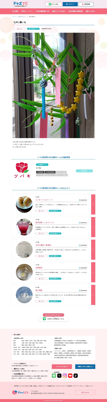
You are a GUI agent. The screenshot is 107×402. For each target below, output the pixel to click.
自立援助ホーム (71, 340)
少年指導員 (66, 353)
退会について (89, 386)
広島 (33, 352)
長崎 (30, 354)
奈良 (37, 343)
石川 (37, 349)
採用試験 (25, 365)
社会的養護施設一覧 (42, 11)
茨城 (38, 340)
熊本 (33, 354)
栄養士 (56, 353)
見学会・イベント (27, 11)
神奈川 (27, 340)
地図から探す (26, 371)
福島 (45, 347)
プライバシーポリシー (79, 386)
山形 (41, 347)
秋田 (38, 347)
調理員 (84, 351)
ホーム (14, 16)
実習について (32, 378)
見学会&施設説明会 (17, 365)
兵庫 (26, 343)
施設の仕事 (44, 376)
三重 (33, 345)
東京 (23, 340)
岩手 (31, 347)
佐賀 (26, 354)
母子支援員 (78, 353)
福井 (40, 349)
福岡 (23, 354)
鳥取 (23, 352)
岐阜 (26, 345)
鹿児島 (44, 354)
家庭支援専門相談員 (71, 355)
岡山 (30, 352)
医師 (66, 357)
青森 (27, 347)
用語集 (39, 378)
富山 (33, 349)
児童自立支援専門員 (59, 355)
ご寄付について (42, 386)
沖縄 (48, 354)
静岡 (30, 345)
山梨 (23, 349)
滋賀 (33, 343)
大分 (37, 354)
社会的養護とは (29, 376)
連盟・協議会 (33, 386)
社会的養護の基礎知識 (75, 11)
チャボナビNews (24, 386)
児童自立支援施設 (69, 343)
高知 (51, 352)
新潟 (26, 349)
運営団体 (16, 386)
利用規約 (69, 386)
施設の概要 (37, 376)
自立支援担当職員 (59, 357)
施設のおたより (22, 16)
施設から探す (58, 338)
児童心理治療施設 (59, 343)
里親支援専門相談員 (83, 355)
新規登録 (87, 4)
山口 (37, 352)
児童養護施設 (57, 340)
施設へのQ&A (90, 11)
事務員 (60, 353)
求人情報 (15, 11)
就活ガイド (15, 378)
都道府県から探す (19, 338)
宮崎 (40, 354)
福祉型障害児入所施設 (81, 343)
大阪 (23, 343)
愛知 (23, 345)
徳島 (40, 352)
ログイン (71, 4)
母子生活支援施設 (81, 340)
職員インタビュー (23, 378)
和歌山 (41, 343)
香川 (44, 352)
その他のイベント (33, 365)
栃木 (41, 340)
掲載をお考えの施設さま (85, 366)
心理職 (88, 351)
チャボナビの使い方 (62, 366)
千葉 (34, 340)
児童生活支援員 (86, 353)
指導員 (72, 353)
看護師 (79, 351)
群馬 (45, 340)
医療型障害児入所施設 (60, 345)
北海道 (23, 347)
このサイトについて (61, 386)
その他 (70, 357)
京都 (30, 343)
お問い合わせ (85, 392)
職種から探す (58, 348)
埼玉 (31, 340)
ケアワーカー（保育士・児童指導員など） (65, 351)
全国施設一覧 (50, 386)
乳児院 (64, 340)
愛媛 (47, 352)
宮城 (34, 347)
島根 (26, 352)
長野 (30, 349)
